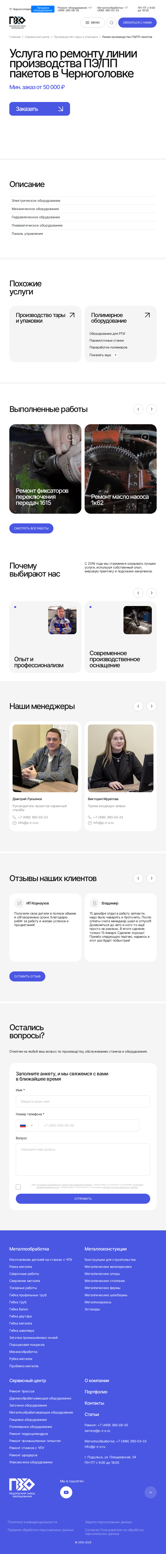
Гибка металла (20, 1323)
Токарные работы (23, 1288)
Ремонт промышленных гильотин (35, 1441)
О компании (97, 1380)
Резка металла (20, 1267)
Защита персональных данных (108, 1522)
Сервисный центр (27, 1380)
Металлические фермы (102, 1288)
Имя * (20, 1090)
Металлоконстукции (106, 1249)
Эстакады (92, 1309)
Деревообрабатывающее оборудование (40, 1398)
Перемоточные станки (106, 340)
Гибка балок (18, 1309)
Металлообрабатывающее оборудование (41, 1412)
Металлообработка (29, 1249)
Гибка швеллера (21, 1330)
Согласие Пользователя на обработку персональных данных (114, 1532)
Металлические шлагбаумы (106, 1295)
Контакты (94, 1403)
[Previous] (138, 409)
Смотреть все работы (31, 528)
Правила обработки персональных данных (41, 1530)
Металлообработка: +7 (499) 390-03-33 (112, 9)
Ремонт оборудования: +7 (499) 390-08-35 (75, 9)
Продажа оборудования (43, 9)
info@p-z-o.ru (28, 823)
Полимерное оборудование (108, 318)
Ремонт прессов (21, 1391)
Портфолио (96, 1391)
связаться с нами (137, 22)
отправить (83, 1198)
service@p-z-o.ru (97, 1431)
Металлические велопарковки (108, 1267)
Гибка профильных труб (27, 1295)
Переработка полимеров (108, 347)
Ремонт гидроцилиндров (28, 1434)
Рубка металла (20, 1359)
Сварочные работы (24, 1274)
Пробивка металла (23, 1366)
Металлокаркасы (98, 1302)
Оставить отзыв (27, 976)
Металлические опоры (102, 1274)
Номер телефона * (30, 1114)
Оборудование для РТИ (107, 334)
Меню (95, 22)
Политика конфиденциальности (32, 1522)
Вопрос (21, 1138)
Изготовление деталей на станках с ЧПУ (40, 1260)
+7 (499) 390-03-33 (33, 817)
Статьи (92, 1414)
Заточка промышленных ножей (33, 1338)
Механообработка (23, 1352)
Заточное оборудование (28, 1405)
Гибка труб (17, 1302)
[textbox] (21, 1125)
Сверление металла (24, 1281)
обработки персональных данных (120, 1187)
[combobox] (27, 1125)
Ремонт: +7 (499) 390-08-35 (106, 1425)
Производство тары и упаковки (40, 318)
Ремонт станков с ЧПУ (26, 1448)
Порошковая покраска (27, 1345)
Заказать (27, 108)
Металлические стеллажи (105, 1281)
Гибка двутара (20, 1316)
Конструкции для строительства (110, 1260)
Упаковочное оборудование (30, 1462)
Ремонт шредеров (23, 1455)
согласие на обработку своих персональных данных (64, 1184)
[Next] (152, 409)
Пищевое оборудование (28, 1420)
